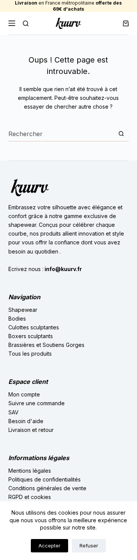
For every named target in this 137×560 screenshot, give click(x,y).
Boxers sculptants (30, 336)
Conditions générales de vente (47, 488)
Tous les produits (30, 353)
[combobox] (61, 133)
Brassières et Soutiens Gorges (46, 345)
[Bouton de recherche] (121, 133)
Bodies (17, 318)
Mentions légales (29, 470)
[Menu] (11, 23)
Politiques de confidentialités (44, 479)
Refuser (89, 545)
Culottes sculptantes (33, 327)
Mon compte (24, 394)
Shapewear (22, 309)
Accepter (49, 545)
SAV (13, 412)
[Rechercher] (26, 23)
